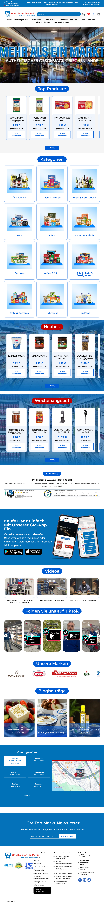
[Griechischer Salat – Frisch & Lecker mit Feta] (19, 718)
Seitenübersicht (39, 885)
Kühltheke (36, 20)
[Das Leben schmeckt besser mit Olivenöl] (84, 718)
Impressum (37, 863)
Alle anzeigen (51, 148)
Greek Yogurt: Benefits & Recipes (52, 732)
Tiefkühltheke (51, 20)
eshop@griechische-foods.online (87, 873)
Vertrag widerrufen (40, 890)
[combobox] (59, 14)
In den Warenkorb (16, 134)
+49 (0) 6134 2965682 (84, 868)
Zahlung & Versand (40, 882)
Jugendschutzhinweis (41, 873)
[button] (19, 587)
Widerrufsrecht (39, 870)
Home (9, 20)
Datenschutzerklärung (41, 867)
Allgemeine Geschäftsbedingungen (41, 877)
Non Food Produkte (68, 20)
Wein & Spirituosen (43, 22)
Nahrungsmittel (21, 20)
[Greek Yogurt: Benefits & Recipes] (52, 718)
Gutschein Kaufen (61, 22)
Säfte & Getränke (88, 20)
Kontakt (36, 860)
